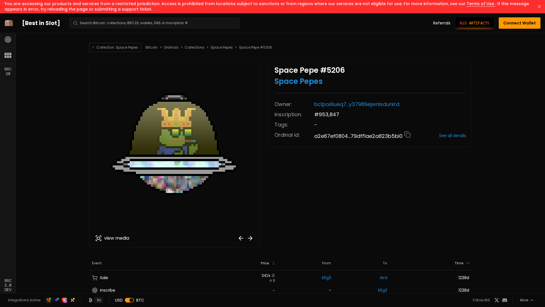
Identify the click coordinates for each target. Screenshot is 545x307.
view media (116, 238)
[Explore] (8, 39)
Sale (104, 278)
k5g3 (326, 278)
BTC (140, 300)
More (524, 300)
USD (119, 300)
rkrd (383, 278)
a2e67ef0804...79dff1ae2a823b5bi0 (359, 136)
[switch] (129, 300)
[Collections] (8, 55)
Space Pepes (222, 47)
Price (265, 263)
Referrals (441, 23)
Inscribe (107, 290)
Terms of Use (481, 4)
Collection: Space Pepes (115, 47)
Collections (194, 47)
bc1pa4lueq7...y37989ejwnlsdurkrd (356, 104)
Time (459, 263)
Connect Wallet (519, 23)
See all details (452, 135)
